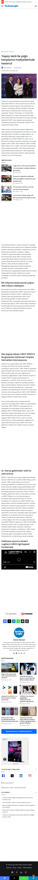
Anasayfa (5, 51)
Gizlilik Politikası (27, 867)
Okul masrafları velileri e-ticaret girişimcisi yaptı (16, 802)
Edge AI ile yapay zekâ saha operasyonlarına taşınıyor (8, 676)
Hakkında (8, 867)
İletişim (20, 867)
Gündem (11, 51)
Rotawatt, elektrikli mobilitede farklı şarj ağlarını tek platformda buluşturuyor (24, 178)
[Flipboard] (26, 614)
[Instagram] (24, 653)
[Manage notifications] (33, 875)
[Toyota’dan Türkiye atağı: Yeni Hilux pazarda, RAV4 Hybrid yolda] (6, 197)
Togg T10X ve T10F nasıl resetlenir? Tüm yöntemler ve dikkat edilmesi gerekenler (24, 168)
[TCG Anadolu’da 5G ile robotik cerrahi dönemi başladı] (6, 189)
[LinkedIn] (14, 621)
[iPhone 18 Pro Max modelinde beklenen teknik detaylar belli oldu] (9, 711)
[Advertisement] (19, 29)
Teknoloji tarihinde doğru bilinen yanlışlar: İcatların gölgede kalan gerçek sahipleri (28, 720)
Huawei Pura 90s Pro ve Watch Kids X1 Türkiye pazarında (9, 698)
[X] (9, 621)
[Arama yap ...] (36, 7)
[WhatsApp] (18, 621)
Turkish (25, 864)
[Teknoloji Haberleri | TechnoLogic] (12, 6)
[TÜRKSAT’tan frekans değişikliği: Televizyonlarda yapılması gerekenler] (28, 689)
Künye (14, 867)
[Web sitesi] (14, 653)
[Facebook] (5, 621)
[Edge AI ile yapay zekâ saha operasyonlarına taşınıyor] (9, 667)
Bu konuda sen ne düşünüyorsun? (19, 731)
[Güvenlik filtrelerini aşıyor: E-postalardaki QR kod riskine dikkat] (28, 669)
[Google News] (11, 614)
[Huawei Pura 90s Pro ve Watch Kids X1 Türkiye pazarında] (9, 689)
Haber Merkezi (7, 67)
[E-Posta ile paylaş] (22, 621)
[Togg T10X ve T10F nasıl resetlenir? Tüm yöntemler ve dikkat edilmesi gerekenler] (6, 168)
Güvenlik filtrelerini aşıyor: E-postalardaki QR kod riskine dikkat (27, 678)
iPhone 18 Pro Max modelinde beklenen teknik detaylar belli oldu (9, 719)
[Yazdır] (27, 621)
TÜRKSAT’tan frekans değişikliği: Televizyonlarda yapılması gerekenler (27, 698)
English (30, 864)
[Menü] (2, 7)
